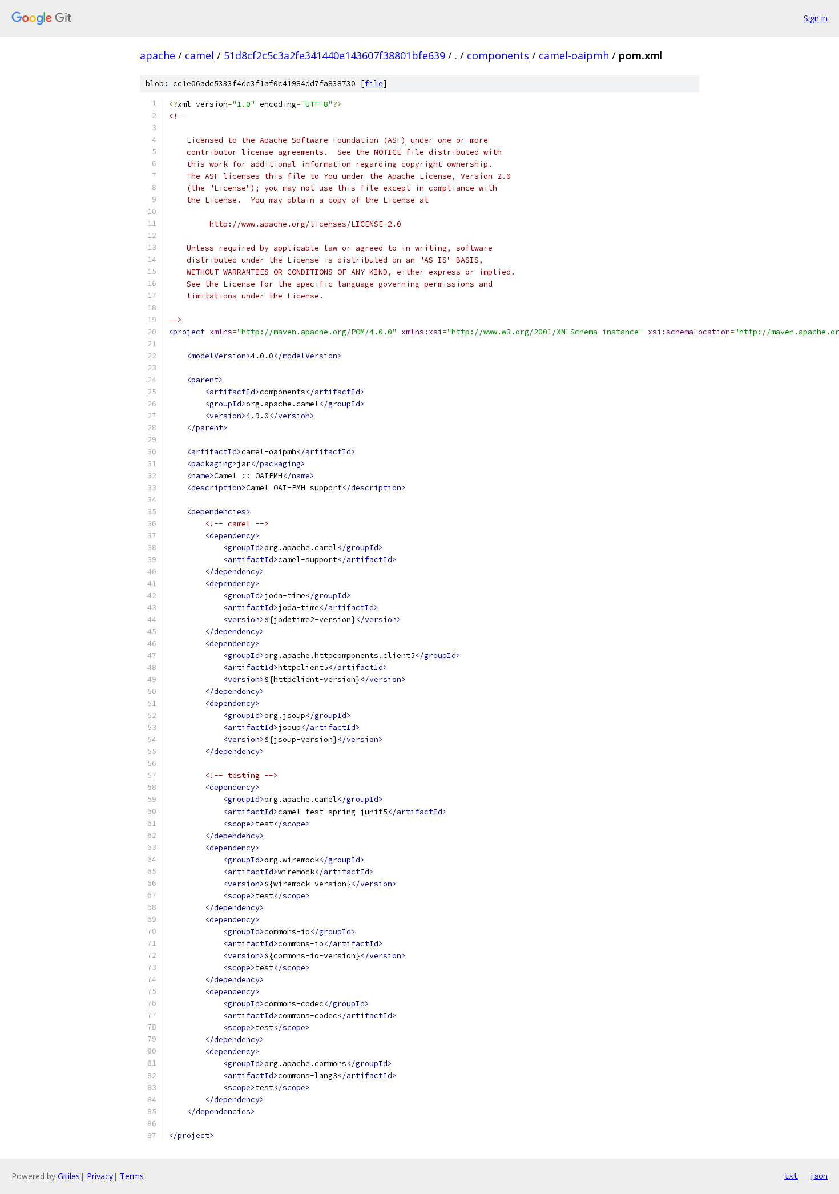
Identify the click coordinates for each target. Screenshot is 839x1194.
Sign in (816, 18)
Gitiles (69, 1176)
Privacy (100, 1176)
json (818, 1176)
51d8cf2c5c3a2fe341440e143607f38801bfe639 (334, 55)
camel (199, 55)
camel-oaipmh (574, 55)
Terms (132, 1176)
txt (791, 1176)
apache (157, 55)
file (374, 83)
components (498, 55)
